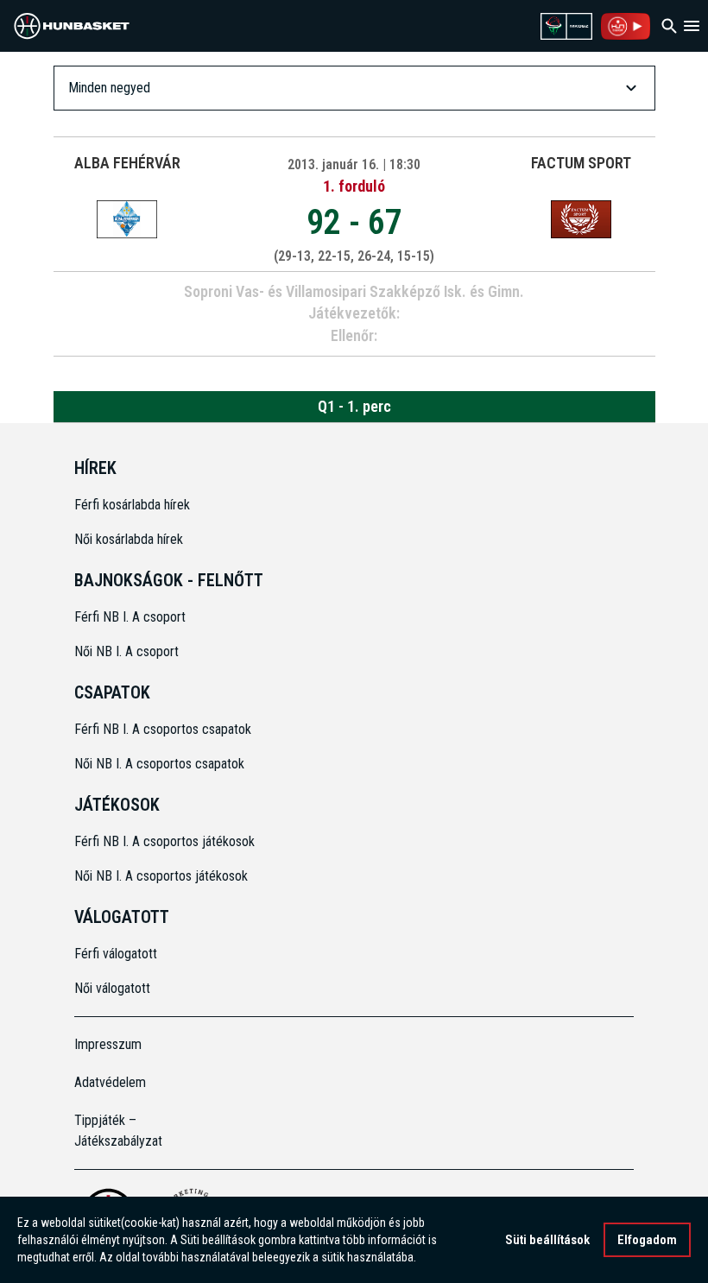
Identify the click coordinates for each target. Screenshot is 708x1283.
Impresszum (108, 1044)
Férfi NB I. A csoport (130, 617)
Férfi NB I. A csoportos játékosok (164, 841)
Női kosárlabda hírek (128, 539)
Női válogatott (112, 988)
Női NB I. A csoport (126, 651)
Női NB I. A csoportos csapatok (161, 763)
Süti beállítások (547, 1240)
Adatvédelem (110, 1082)
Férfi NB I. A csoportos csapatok (164, 729)
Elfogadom (647, 1240)
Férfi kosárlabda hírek (132, 504)
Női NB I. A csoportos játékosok (161, 876)
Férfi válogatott (115, 953)
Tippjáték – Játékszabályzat (118, 1130)
